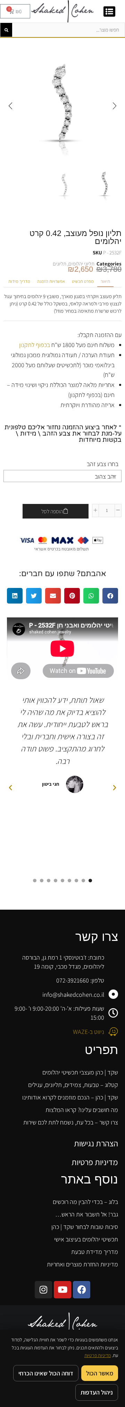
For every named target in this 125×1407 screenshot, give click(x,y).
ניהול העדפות (97, 1392)
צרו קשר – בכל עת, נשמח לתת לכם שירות (70, 1122)
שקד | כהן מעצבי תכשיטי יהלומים (80, 1072)
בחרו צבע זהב (102, 464)
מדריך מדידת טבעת (94, 1252)
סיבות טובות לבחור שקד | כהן (84, 1227)
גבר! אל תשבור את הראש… (86, 1214)
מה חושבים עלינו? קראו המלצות (81, 1110)
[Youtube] (62, 1289)
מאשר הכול (99, 1373)
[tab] (105, 281)
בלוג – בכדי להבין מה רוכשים (85, 1202)
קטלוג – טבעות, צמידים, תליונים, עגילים (73, 1085)
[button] (114, 106)
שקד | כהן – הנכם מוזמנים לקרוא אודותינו (70, 1097)
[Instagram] (43, 1289)
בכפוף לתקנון (34, 345)
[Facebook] (81, 1289)
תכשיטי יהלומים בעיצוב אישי (86, 1239)
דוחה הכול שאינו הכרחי (45, 1373)
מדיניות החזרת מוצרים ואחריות (82, 1264)
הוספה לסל (52, 511)
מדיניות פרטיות (95, 1162)
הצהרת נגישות (96, 1143)
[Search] (6, 30)
